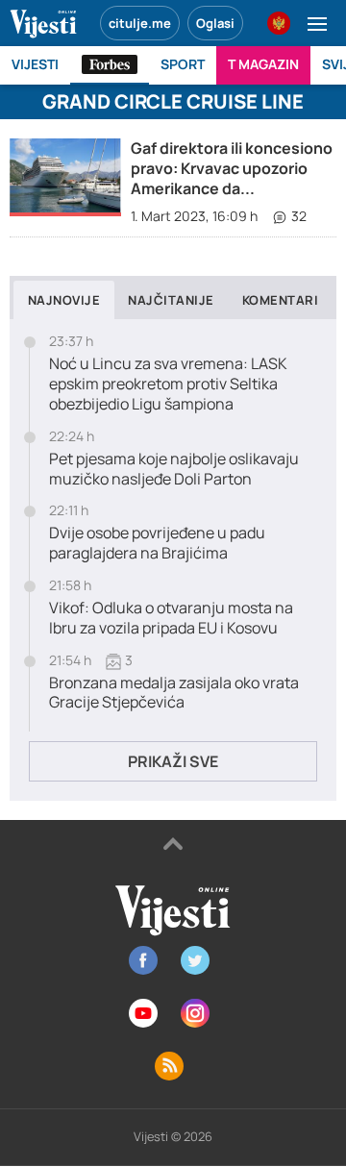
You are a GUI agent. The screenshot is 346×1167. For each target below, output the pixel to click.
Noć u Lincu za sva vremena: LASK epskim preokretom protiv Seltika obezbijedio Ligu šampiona (168, 383)
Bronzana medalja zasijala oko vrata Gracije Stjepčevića (174, 693)
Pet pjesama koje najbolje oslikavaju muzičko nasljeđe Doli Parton (174, 469)
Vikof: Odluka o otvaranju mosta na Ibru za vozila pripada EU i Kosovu (171, 618)
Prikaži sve (173, 761)
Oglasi (215, 23)
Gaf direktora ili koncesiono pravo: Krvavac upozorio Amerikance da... (232, 168)
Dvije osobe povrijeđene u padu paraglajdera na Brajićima (157, 543)
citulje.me (140, 23)
